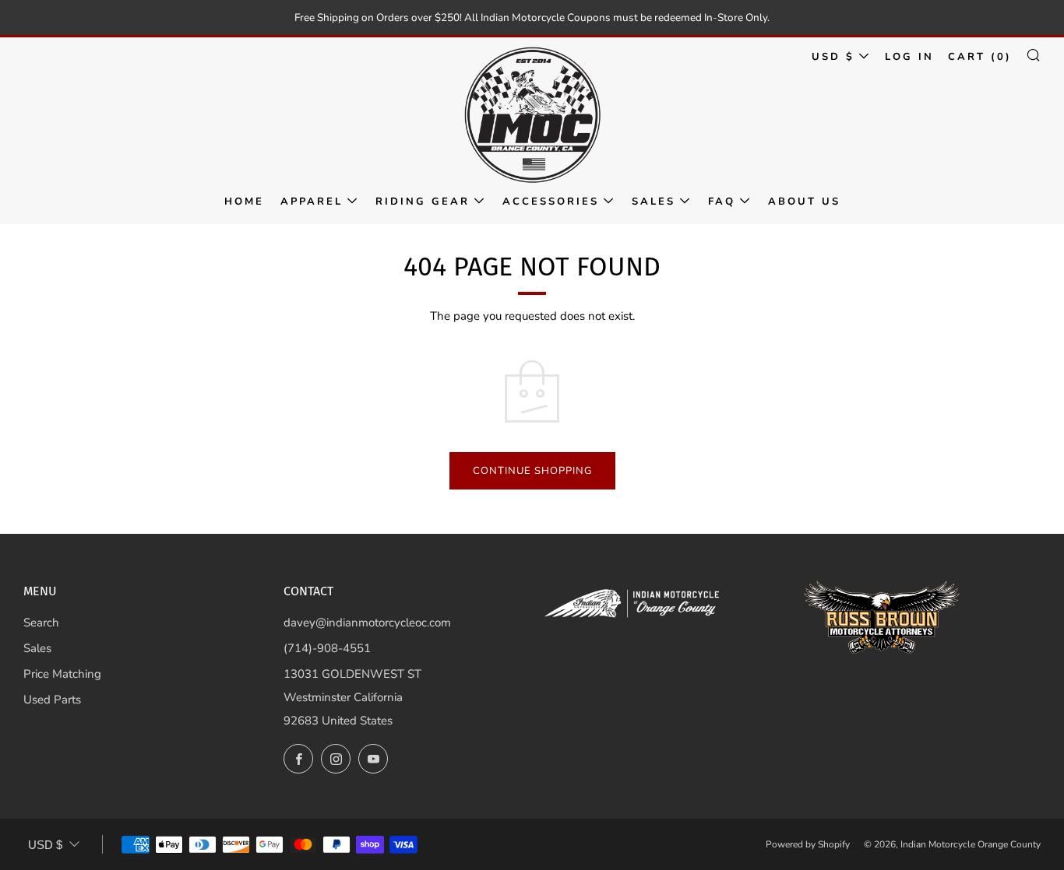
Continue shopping (532, 471)
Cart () (980, 57)
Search (41, 622)
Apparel (311, 202)
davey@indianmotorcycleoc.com (367, 622)
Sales (653, 202)
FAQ (721, 202)
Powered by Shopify (808, 844)
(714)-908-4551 (327, 648)
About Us (804, 202)
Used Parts (52, 699)
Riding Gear (422, 202)
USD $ (833, 57)
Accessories (550, 202)
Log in (909, 57)
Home (244, 202)
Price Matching (62, 674)
